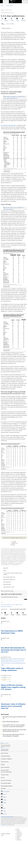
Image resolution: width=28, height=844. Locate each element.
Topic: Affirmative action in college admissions (12, 669)
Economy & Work (5, 774)
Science (2, 777)
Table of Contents (6, 28)
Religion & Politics (18, 604)
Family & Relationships (6, 772)
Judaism (13, 604)
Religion (3, 764)
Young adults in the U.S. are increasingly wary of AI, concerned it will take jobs (14, 725)
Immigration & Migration (6, 759)
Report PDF (5, 568)
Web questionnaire (7, 582)
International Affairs (5, 756)
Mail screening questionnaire (9, 577)
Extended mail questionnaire (9, 579)
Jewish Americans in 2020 (7, 12)
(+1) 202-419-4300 (5, 749)
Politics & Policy (4, 753)
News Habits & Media (6, 783)
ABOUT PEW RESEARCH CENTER (7, 816)
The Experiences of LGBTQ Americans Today (12, 632)
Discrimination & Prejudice (6, 604)
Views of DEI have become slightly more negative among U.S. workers (13, 687)
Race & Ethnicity (4, 761)
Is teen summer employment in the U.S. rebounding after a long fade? (13, 735)
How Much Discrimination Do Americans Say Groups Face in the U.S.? (13, 650)
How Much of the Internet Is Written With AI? (14, 717)
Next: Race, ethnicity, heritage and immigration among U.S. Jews (14, 537)
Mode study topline (7, 584)
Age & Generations (5, 767)
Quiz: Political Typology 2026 (11, 721)
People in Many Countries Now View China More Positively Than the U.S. (14, 730)
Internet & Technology (6, 780)
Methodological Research (6, 786)
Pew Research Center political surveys (9, 125)
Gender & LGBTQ (5, 770)
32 (25, 224)
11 (15, 543)
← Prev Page (13, 541)
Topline (4, 570)
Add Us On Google (10, 23)
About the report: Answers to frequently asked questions (12, 573)
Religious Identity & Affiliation (6, 606)
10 (14, 543)
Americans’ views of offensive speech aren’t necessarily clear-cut (13, 706)
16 (16, 543)
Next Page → (13, 544)
